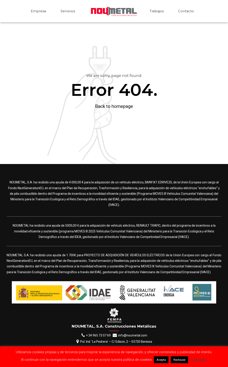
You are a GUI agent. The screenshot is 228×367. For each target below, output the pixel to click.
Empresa (38, 11)
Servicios (68, 11)
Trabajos (157, 11)
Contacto (186, 11)
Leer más (198, 360)
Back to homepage (114, 106)
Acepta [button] (161, 359)
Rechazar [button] (179, 359)
